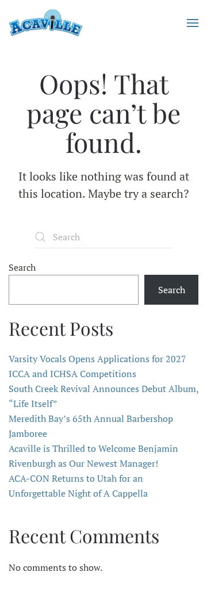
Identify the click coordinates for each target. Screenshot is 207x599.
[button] (192, 23)
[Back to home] (46, 23)
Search (22, 267)
